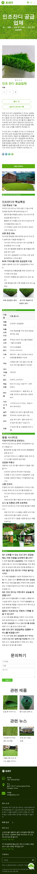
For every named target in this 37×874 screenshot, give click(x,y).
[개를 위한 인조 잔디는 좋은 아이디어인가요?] (10, 750)
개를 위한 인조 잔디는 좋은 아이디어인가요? (9, 760)
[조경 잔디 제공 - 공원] (26, 731)
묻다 (15, 101)
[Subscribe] (33, 860)
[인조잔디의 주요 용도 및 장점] (10, 731)
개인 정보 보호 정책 (12, 871)
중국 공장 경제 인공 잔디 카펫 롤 (27, 712)
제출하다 (8, 680)
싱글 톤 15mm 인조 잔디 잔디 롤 (10, 712)
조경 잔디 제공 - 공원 (26, 739)
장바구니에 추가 (15, 107)
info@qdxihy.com (13, 795)
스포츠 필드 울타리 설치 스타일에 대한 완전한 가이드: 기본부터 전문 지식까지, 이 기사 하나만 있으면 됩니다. (18, 834)
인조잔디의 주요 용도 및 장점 (9, 739)
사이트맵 (4, 871)
